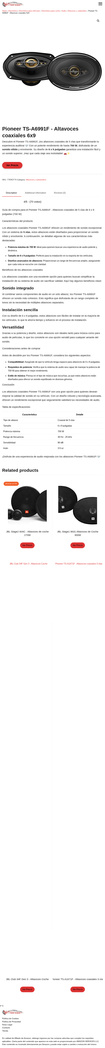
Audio (64, 11)
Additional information (35, 193)
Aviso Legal (7, 1025)
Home (4, 11)
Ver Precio (12, 165)
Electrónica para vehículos (29, 11)
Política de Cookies (10, 1018)
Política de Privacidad (11, 1022)
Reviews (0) (60, 193)
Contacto (6, 1028)
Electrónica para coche (51, 11)
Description (11, 193)
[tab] (11, 193)
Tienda (5, 1031)
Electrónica (12, 11)
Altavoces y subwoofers (77, 11)
